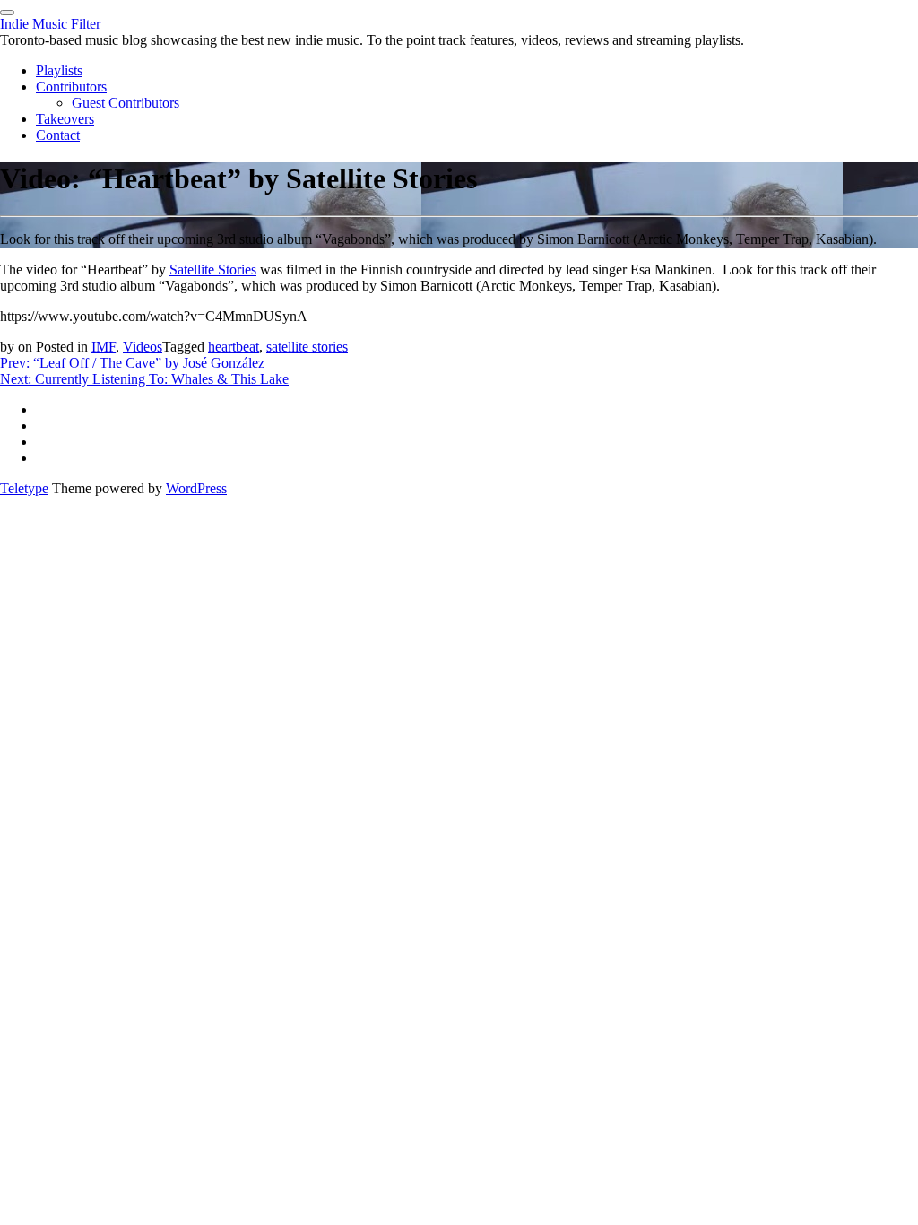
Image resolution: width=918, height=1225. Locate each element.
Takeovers (65, 118)
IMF (103, 346)
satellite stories (307, 346)
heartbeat (233, 346)
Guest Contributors (125, 102)
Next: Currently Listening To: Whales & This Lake (144, 379)
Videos (142, 346)
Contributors (71, 86)
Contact (58, 135)
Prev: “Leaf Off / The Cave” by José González (132, 362)
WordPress (196, 488)
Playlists (59, 70)
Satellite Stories (212, 269)
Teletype (24, 488)
